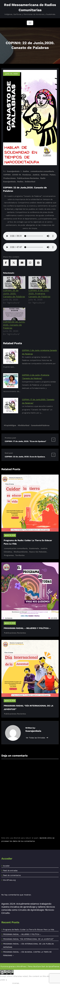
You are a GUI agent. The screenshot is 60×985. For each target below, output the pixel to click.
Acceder (6, 866)
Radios (20, 182)
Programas (9, 555)
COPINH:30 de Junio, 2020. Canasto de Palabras (14, 325)
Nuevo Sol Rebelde (38, 552)
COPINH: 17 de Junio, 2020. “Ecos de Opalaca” (25, 441)
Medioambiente (21, 552)
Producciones (9, 178)
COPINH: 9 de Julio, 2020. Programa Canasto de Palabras (39, 293)
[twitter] (13, 263)
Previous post (10, 438)
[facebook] (6, 263)
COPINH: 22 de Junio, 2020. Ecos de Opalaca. (25, 457)
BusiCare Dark (39, 967)
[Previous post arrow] (53, 439)
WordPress (21, 967)
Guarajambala (13, 171)
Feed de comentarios (12, 875)
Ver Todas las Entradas (36, 738)
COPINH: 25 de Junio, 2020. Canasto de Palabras (14, 293)
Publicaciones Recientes (28, 178)
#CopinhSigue (10, 425)
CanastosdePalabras (40, 425)
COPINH (7, 175)
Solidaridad (30, 182)
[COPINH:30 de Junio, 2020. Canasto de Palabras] (14, 314)
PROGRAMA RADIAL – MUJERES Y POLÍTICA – (27, 628)
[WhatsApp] (30, 263)
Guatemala (34, 548)
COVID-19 (16, 175)
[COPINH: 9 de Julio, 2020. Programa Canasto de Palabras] (39, 282)
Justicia (35, 175)
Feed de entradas (10, 871)
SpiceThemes (53, 967)
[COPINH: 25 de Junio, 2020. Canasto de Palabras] (14, 282)
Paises (52, 175)
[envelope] (22, 263)
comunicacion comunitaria (42, 171)
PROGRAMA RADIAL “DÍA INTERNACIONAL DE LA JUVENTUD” (28, 939)
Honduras (26, 175)
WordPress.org (9, 880)
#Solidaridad (23, 425)
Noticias (44, 175)
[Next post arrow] (53, 454)
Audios (26, 171)
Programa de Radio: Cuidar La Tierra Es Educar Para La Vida (28, 930)
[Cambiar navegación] (30, 23)
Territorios (19, 555)
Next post (9, 453)
